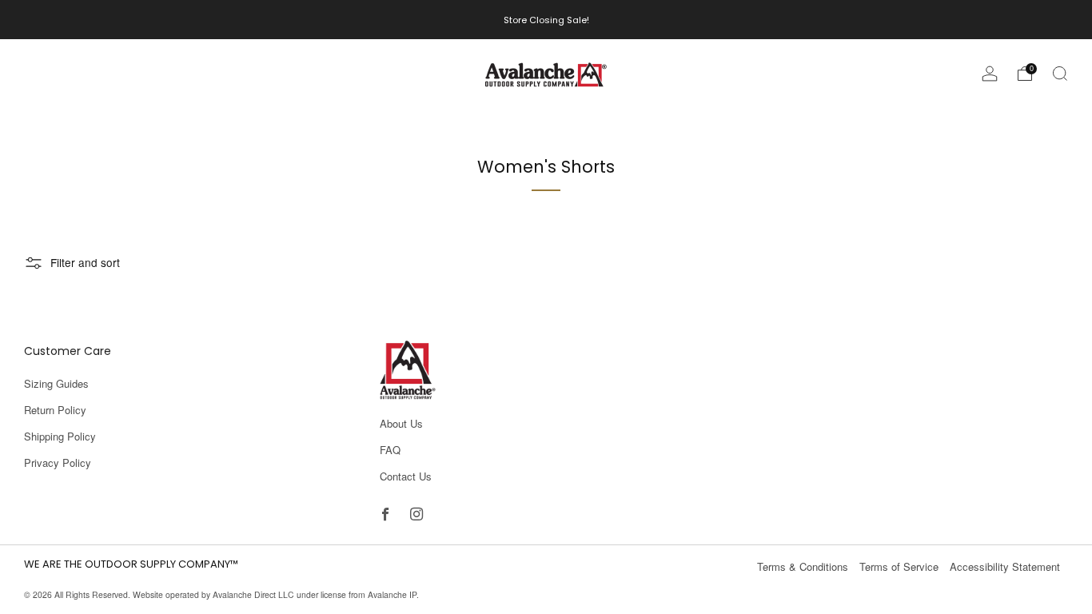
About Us (401, 423)
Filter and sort (85, 262)
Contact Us (406, 476)
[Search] (1060, 74)
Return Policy (55, 409)
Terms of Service (899, 566)
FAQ (390, 449)
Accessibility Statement (1005, 566)
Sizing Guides (56, 383)
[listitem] (546, 19)
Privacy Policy (57, 462)
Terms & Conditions (802, 566)
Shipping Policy (60, 436)
